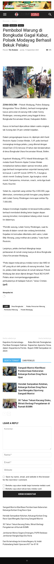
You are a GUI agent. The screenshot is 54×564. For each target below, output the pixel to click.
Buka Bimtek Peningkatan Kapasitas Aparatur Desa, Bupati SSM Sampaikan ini (39, 345)
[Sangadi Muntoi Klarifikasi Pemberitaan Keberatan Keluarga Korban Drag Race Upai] (10, 371)
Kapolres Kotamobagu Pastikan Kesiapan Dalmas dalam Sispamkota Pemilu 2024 (15, 346)
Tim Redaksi (13, 50)
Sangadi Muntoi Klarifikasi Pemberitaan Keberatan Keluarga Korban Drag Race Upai (25, 508)
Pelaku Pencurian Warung (35, 306)
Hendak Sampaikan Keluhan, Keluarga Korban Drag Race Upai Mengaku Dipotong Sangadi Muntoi (25, 517)
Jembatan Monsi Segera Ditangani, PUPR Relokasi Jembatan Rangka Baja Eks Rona (25, 534)
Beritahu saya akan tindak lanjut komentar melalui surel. (28, 485)
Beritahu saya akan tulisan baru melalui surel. (24, 489)
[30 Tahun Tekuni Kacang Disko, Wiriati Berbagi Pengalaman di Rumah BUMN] (10, 403)
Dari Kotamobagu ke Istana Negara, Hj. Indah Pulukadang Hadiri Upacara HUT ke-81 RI (22, 542)
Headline (13, 25)
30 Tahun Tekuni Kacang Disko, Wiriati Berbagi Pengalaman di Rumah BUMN (34, 403)
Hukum (21, 25)
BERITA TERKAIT (11, 360)
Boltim (14, 21)
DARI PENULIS (29, 360)
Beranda (6, 21)
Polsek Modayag (27, 310)
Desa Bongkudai (17, 306)
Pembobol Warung (11, 310)
